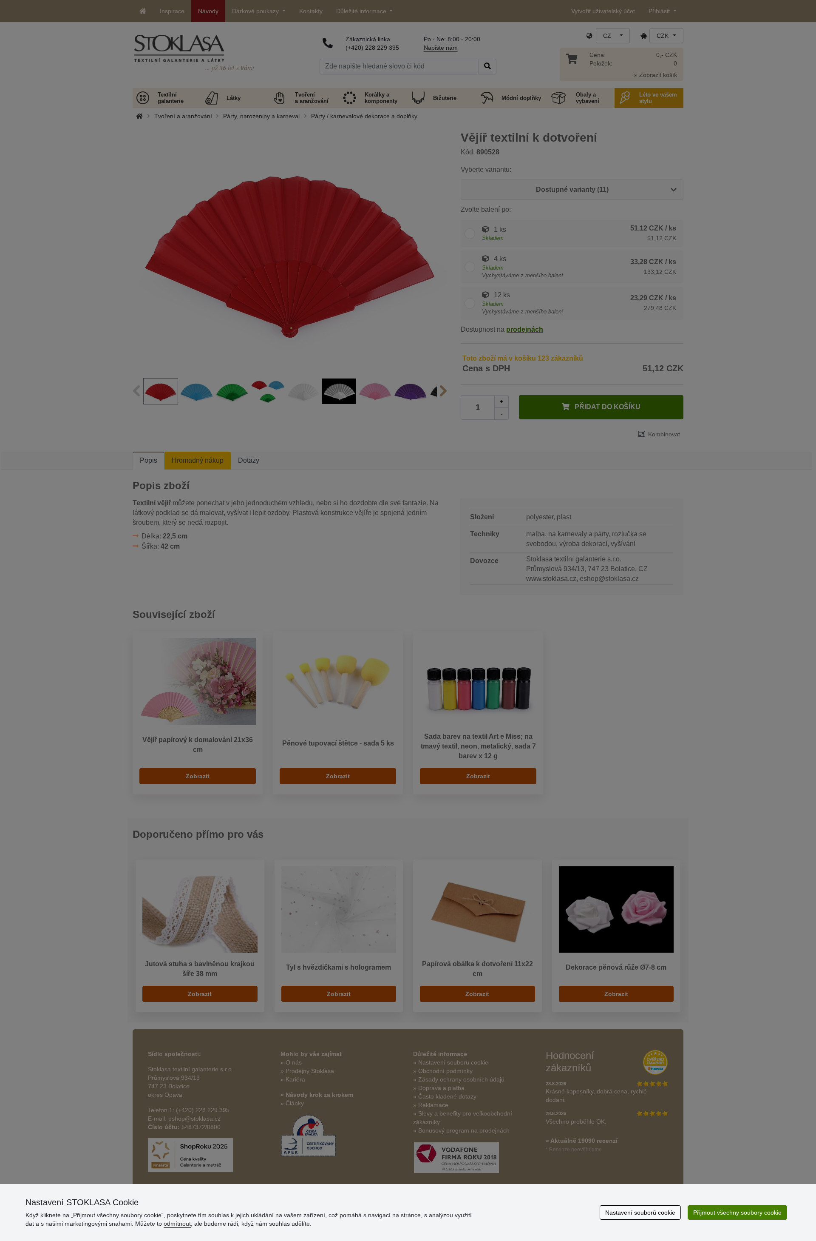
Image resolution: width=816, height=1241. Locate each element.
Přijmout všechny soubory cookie (737, 1212)
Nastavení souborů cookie (640, 1212)
